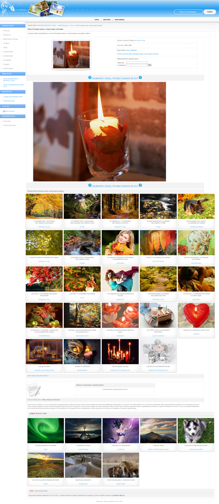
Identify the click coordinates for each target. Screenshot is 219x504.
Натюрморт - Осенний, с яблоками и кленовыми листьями (44, 331)
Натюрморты (44, 336)
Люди (5, 47)
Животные (121, 484)
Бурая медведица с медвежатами (121, 480)
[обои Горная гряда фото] (158, 430)
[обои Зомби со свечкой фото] (82, 351)
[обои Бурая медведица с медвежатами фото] (121, 465)
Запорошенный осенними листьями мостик (158, 295)
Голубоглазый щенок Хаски (196, 445)
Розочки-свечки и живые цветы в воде (120, 331)
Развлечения (8, 56)
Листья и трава (158, 261)
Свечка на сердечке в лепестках (196, 330)
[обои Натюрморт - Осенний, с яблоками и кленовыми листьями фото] (44, 315)
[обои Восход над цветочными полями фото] (45, 465)
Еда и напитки (158, 336)
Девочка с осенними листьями (82, 294)
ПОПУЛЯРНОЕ (119, 19)
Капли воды (83, 449)
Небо (46, 449)
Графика (6, 43)
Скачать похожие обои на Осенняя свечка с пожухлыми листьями (137, 54)
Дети (82, 298)
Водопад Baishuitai (83, 480)
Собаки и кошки (196, 227)
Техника (6, 64)
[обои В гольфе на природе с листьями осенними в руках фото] (120, 242)
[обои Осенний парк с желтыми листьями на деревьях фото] (44, 206)
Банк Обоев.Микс (53, 495)
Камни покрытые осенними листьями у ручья (158, 222)
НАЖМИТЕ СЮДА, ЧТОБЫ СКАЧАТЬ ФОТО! (115, 78)
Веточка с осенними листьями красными (44, 295)
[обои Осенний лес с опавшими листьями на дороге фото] (120, 206)
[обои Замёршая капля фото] (83, 430)
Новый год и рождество (44, 370)
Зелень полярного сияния (45, 445)
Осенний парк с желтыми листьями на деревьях (44, 222)
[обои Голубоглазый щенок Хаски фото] (196, 430)
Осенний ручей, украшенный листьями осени (82, 258)
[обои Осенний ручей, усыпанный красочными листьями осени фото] (82, 206)
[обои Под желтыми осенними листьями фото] (44, 242)
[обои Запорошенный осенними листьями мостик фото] (158, 279)
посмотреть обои (140, 40)
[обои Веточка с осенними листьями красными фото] (44, 279)
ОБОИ (97, 19)
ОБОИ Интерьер (63, 25)
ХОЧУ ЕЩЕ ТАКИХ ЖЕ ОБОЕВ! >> (39, 376)
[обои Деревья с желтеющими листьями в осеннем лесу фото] (82, 315)
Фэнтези (120, 449)
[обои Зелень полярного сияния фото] (45, 430)
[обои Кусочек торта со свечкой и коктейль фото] (158, 315)
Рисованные (196, 263)
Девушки (120, 263)
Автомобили (8, 52)
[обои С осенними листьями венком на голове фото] (120, 279)
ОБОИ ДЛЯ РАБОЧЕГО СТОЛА (46, 25)
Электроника (8, 68)
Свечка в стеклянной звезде (158, 366)
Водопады (83, 484)
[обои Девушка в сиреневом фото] (121, 430)
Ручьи (82, 227)
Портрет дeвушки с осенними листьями (196, 258)
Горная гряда (158, 445)
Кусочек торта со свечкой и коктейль (158, 331)
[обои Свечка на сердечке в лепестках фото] (196, 315)
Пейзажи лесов (82, 336)
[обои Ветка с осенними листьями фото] (158, 242)
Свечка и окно (44, 366)
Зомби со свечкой (82, 366)
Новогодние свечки (120, 366)
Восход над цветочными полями (45, 480)
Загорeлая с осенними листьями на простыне (196, 295)
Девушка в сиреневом (121, 445)
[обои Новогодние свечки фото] (120, 351)
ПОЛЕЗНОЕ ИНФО (9, 101)
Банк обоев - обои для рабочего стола (107, 501)
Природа (6, 31)
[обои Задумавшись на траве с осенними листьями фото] (196, 206)
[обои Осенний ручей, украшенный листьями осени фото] (82, 242)
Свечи (72, 25)
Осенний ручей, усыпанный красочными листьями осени (82, 222)
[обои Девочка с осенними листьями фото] (82, 279)
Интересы (6, 35)
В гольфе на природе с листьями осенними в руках (120, 258)
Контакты (7, 121)
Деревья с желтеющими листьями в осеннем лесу (82, 331)
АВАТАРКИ (106, 19)
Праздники (7, 60)
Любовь (196, 334)
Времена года (44, 227)
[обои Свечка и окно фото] (44, 351)
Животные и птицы (10, 39)
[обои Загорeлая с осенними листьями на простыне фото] (196, 279)
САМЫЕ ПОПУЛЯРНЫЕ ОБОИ (12, 97)
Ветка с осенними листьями (158, 257)
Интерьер (134, 50)
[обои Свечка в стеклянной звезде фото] (158, 351)
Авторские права (9, 125)
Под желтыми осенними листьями (44, 257)
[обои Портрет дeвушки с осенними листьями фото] (196, 242)
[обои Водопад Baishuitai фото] (83, 465)
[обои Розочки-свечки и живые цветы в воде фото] (120, 315)
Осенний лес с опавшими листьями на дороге (120, 222)
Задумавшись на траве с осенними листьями (196, 222)
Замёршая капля (83, 445)
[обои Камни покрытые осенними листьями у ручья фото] (158, 206)
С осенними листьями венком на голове (120, 295)
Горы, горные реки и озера (158, 449)
